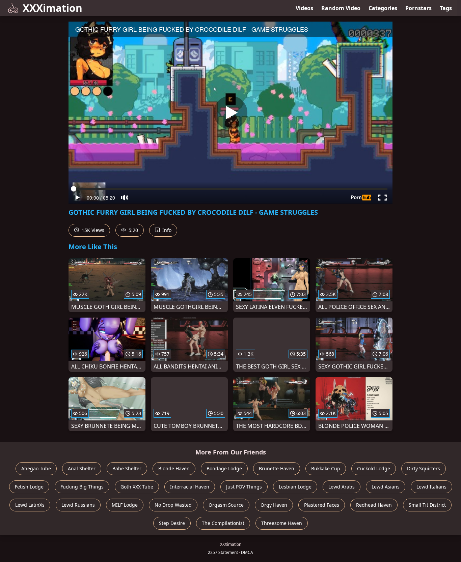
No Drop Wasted (173, 505)
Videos (304, 8)
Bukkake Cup (325, 468)
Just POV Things (244, 486)
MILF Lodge (125, 505)
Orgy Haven (274, 505)
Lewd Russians (78, 505)
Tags (446, 8)
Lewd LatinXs (30, 505)
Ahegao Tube (36, 468)
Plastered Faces (321, 505)
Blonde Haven (174, 468)
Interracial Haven (189, 486)
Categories (383, 8)
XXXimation (52, 8)
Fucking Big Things (82, 486)
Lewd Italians (431, 486)
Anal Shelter (82, 468)
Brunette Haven (276, 468)
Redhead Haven (374, 505)
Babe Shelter (126, 468)
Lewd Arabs (341, 486)
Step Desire (172, 523)
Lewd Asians (386, 486)
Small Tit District (427, 505)
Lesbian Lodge (295, 486)
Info (166, 230)
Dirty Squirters (423, 468)
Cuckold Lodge (373, 468)
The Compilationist (223, 523)
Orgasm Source (226, 505)
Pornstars (418, 8)
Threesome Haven (281, 523)
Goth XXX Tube (136, 486)
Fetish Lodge (29, 486)
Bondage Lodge (224, 468)
